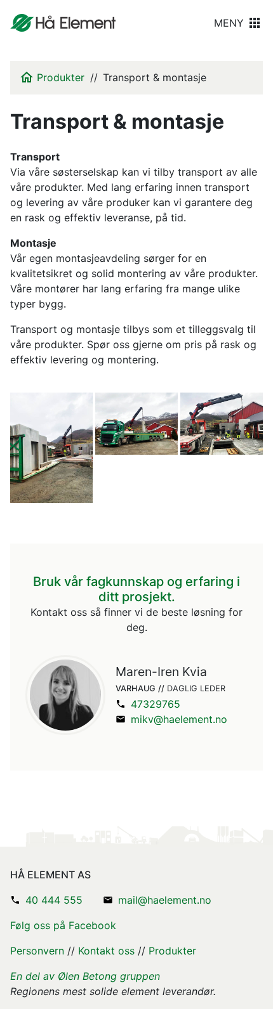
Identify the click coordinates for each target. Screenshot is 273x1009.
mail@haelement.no (164, 900)
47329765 (155, 704)
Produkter (60, 77)
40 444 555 (54, 900)
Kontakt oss (106, 950)
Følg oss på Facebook (63, 925)
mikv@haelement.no (179, 719)
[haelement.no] (63, 23)
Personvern (37, 950)
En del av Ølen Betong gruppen (85, 976)
